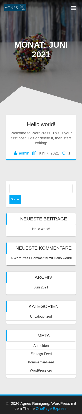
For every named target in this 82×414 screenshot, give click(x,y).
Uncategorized (41, 316)
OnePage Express (51, 408)
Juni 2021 (41, 287)
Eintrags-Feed (41, 354)
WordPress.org (41, 370)
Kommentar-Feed (41, 362)
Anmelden (41, 345)
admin (24, 153)
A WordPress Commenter (29, 258)
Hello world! (41, 124)
